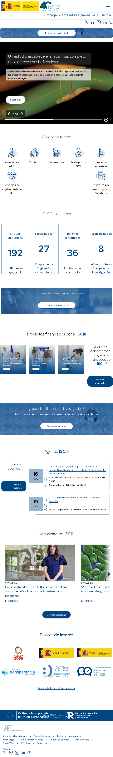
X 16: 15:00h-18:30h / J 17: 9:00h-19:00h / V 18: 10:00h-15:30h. (77, 479)
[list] (56, 83)
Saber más (15, 99)
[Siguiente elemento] (108, 574)
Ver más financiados (100, 381)
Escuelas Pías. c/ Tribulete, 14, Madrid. (68, 485)
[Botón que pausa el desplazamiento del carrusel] (106, 119)
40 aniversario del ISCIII (57, 32)
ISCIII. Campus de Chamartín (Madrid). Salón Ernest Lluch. (78, 509)
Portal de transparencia (69, 736)
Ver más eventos (18, 486)
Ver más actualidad (56, 614)
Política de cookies (59, 739)
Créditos (25, 743)
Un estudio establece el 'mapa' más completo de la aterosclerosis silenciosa (47, 59)
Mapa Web (8, 743)
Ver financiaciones (56, 426)
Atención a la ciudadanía (15, 736)
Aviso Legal (8, 739)
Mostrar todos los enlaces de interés (56, 687)
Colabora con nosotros (56, 305)
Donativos (41, 743)
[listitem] (56, 83)
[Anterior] (9, 113)
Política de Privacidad (32, 739)
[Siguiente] (21, 113)
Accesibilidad (82, 739)
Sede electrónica (42, 736)
